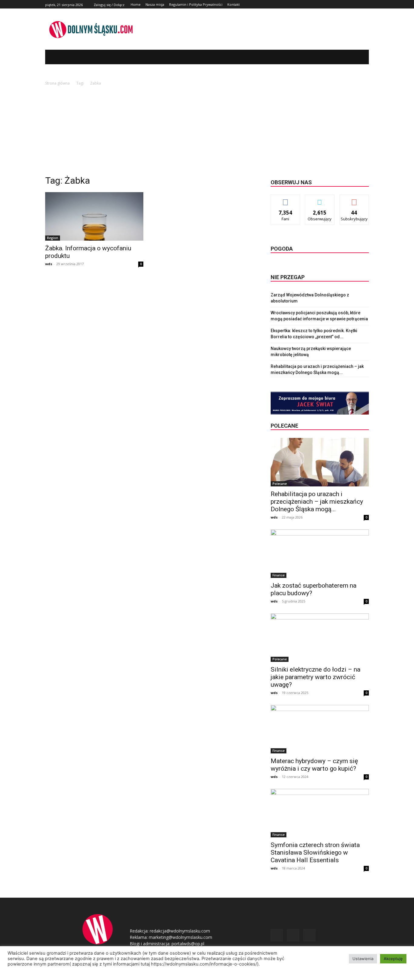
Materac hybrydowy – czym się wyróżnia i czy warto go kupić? (314, 764)
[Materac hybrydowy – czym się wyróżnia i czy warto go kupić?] (320, 729)
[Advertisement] (207, 132)
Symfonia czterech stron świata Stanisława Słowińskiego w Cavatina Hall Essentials (315, 852)
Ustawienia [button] (362, 958)
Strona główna (57, 83)
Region (52, 238)
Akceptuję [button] (393, 958)
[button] (355, 57)
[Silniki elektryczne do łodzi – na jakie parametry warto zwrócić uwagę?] (320, 637)
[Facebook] (351, 4)
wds (48, 264)
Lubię (285, 199)
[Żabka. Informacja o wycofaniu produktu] (94, 216)
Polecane (279, 484)
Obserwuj (320, 199)
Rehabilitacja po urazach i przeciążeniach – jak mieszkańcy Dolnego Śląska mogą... (317, 501)
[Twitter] (358, 4)
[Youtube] (365, 4)
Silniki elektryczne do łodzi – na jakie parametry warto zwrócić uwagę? (315, 677)
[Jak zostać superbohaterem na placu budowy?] (320, 553)
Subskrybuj (354, 199)
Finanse (278, 575)
